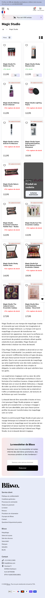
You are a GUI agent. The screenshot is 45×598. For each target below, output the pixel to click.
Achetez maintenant (33, 194)
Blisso (8, 584)
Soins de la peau (7, 535)
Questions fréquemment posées (12, 522)
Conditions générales (8, 499)
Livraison (4, 508)
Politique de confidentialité (10, 496)
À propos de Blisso (8, 516)
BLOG (4, 550)
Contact (4, 519)
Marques (4, 544)
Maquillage (5, 533)
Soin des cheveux (7, 538)
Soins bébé (5, 541)
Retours (4, 511)
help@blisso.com (9, 563)
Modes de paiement (8, 505)
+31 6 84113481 (10, 560)
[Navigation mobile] (3, 8)
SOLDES (4, 547)
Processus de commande (9, 502)
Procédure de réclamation (10, 514)
